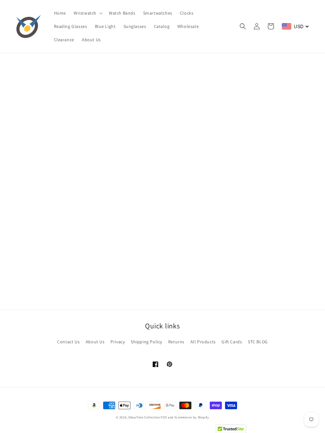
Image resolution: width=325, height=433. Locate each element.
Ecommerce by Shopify (192, 417)
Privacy (117, 342)
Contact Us (68, 342)
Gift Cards (232, 342)
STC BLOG (258, 342)
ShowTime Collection (144, 417)
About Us (95, 342)
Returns (176, 342)
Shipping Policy (146, 342)
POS (164, 417)
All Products (203, 342)
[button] (87, 13)
